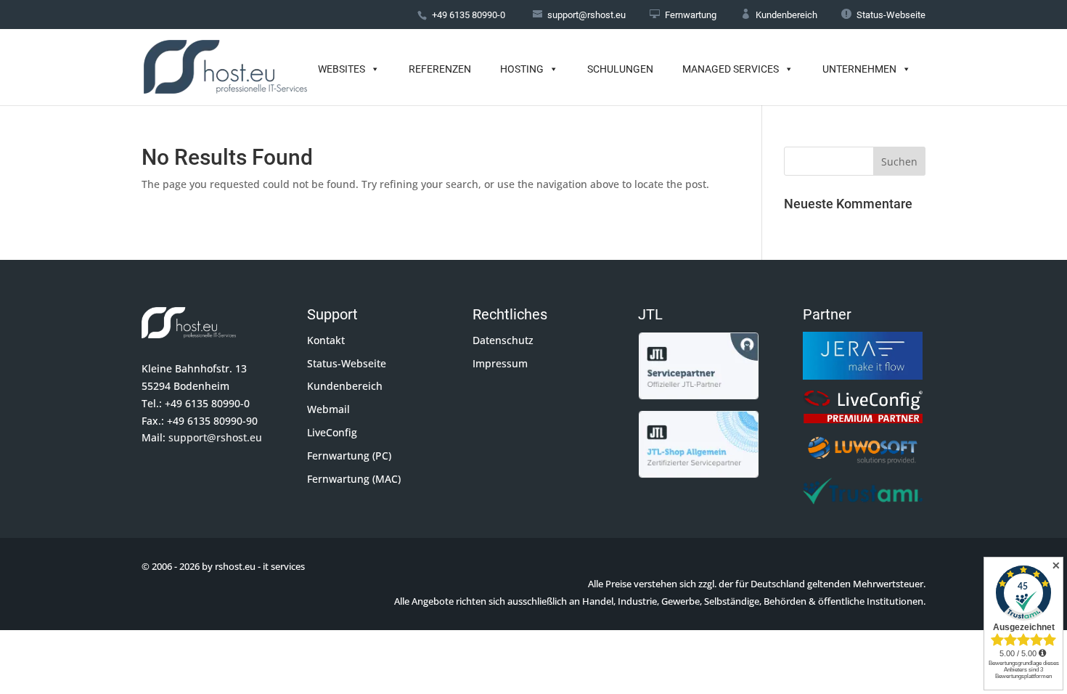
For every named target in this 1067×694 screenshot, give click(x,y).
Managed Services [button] (730, 69)
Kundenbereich (778, 14)
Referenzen (440, 69)
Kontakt (326, 340)
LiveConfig (332, 432)
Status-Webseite (883, 14)
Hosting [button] (522, 69)
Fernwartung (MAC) (354, 479)
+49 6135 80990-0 (468, 14)
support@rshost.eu (215, 437)
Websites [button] (341, 69)
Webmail (328, 409)
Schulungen (620, 69)
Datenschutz (503, 340)
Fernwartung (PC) (349, 455)
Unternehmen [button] (859, 69)
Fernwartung (683, 14)
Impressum (500, 363)
